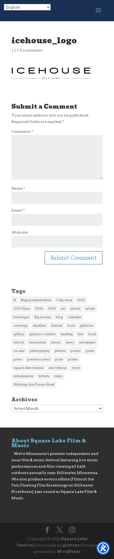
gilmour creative (42, 334)
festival (56, 325)
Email (18, 210)
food (71, 325)
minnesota (37, 342)
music (56, 342)
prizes (73, 359)
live (80, 334)
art (63, 308)
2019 (52, 308)
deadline (39, 325)
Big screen (42, 317)
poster (76, 351)
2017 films (22, 308)
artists (90, 308)
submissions (23, 376)
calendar (74, 317)
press (18, 359)
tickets (43, 376)
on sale (19, 351)
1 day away (64, 300)
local (92, 334)
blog (59, 317)
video (58, 376)
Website (19, 232)
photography (40, 351)
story (76, 368)
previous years (38, 359)
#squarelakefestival (36, 300)
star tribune (58, 368)
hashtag (67, 334)
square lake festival (28, 368)
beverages (21, 317)
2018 (39, 308)
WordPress (68, 551)
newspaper (87, 342)
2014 (81, 300)
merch (19, 342)
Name (18, 188)
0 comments (31, 50)
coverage (21, 325)
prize (59, 359)
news (70, 342)
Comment (22, 131)
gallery (19, 334)
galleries (86, 325)
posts (90, 351)
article (75, 308)
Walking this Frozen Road (34, 384)
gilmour (71, 545)
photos (60, 351)
